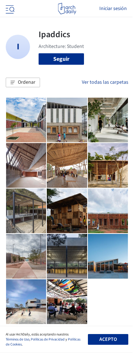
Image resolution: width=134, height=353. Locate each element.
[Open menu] (9, 9)
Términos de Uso (17, 339)
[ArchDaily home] (67, 8)
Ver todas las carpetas (105, 82)
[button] (23, 83)
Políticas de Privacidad (48, 339)
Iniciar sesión (113, 8)
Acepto (108, 339)
